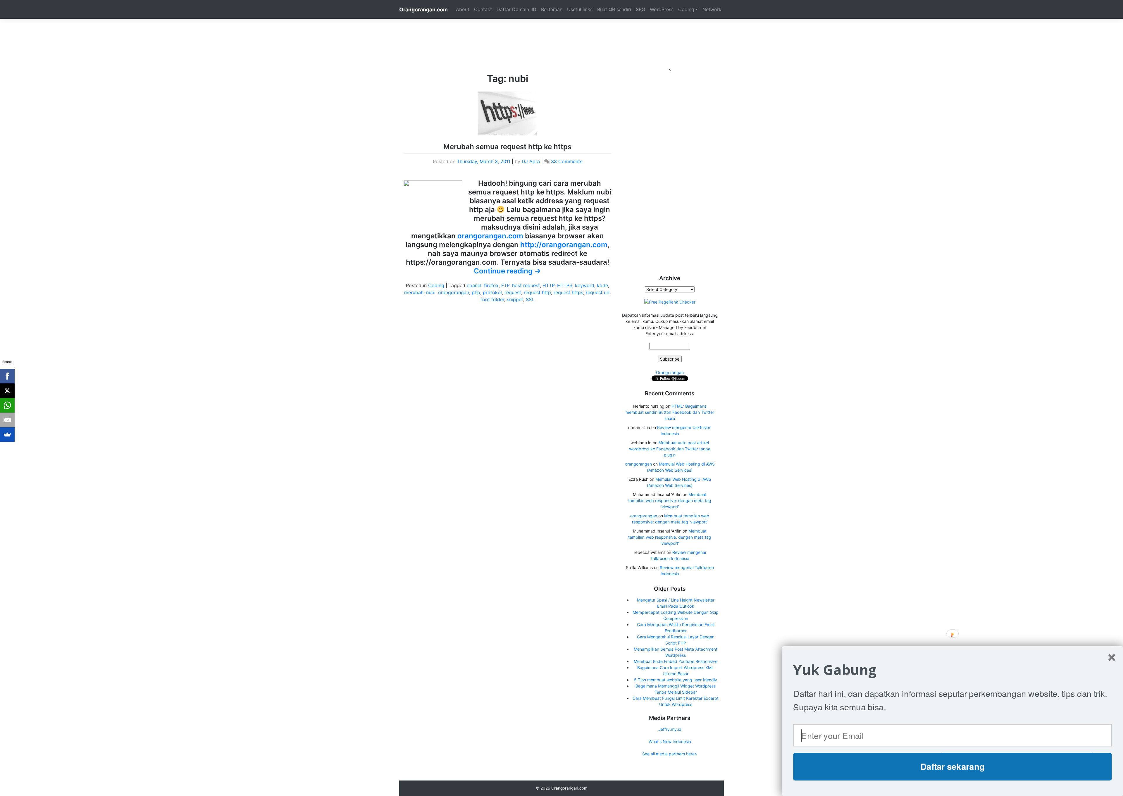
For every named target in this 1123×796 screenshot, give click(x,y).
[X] (7, 390)
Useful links (579, 9)
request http (537, 292)
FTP (505, 285)
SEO (640, 9)
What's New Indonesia (670, 741)
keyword (584, 285)
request (512, 292)
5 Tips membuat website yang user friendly (675, 679)
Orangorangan (670, 372)
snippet (515, 299)
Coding (686, 9)
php (476, 292)
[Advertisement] (561, 32)
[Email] (7, 420)
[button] (952, 670)
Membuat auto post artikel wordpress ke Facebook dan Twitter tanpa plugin (669, 448)
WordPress (662, 9)
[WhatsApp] (7, 405)
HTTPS (564, 285)
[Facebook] (7, 376)
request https (568, 292)
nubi (430, 292)
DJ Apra (531, 161)
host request (526, 285)
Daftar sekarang (952, 766)
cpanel (474, 285)
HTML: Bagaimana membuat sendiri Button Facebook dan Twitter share (670, 412)
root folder (492, 299)
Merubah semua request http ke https (507, 146)
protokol (492, 292)
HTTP (548, 285)
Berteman (551, 9)
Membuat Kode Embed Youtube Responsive (675, 661)
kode (602, 285)
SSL (530, 299)
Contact (483, 9)
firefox (491, 285)
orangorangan (453, 292)
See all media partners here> (669, 753)
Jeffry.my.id (669, 729)
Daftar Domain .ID (516, 9)
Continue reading (507, 271)
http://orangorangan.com (563, 244)
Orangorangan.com (423, 9)
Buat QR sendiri (614, 9)
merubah (413, 292)
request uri (597, 292)
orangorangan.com (490, 236)
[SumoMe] (7, 434)
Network (711, 9)
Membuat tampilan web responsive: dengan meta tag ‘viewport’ (669, 500)
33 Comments (566, 161)
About (462, 9)
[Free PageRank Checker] (669, 301)
